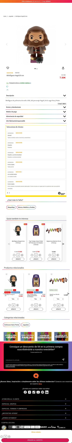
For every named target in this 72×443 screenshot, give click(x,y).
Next (62, 243)
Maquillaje (11, 207)
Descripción (10, 96)
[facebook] (25, 392)
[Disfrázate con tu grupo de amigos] (11, 340)
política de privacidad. (10, 366)
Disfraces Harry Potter (11, 325)
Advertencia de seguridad (14, 116)
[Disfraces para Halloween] (61, 340)
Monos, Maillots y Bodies (26, 207)
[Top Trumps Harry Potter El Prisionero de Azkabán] (29, 275)
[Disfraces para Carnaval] (44, 340)
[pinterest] (42, 392)
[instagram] (29, 392)
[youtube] (38, 392)
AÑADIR (18, 259)
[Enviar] (63, 359)
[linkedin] (47, 392)
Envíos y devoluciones (13, 107)
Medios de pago (11, 112)
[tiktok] (34, 392)
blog (40, 384)
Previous (8, 243)
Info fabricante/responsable (15, 121)
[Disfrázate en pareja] (28, 340)
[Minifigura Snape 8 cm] (6, 275)
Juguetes (25, 325)
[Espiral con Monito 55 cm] (51, 275)
